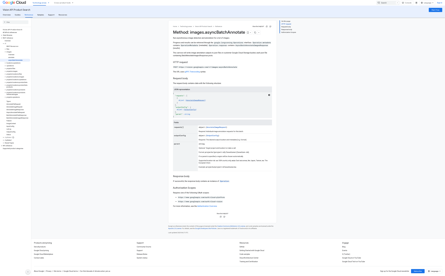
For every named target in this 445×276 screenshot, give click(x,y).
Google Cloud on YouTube (351, 258)
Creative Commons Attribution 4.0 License (231, 226)
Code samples (245, 254)
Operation (224, 181)
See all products (40, 247)
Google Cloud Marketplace (43, 254)
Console (408, 3)
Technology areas (39, 3)
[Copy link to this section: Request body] (190, 78)
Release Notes (142, 254)
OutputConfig (190, 109)
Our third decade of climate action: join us (95, 271)
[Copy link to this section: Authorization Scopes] (198, 188)
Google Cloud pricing (41, 250)
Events (344, 250)
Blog (343, 247)
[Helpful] (267, 26)
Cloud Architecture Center (249, 258)
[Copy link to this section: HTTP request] (190, 62)
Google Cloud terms (71, 271)
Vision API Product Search (16, 9)
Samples (40, 15)
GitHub (242, 247)
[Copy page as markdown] (255, 33)
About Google (39, 271)
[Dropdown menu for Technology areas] (49, 3)
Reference (29, 15)
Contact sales (39, 258)
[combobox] (388, 3)
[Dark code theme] (269, 95)
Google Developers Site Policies (205, 228)
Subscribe (418, 271)
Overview (7, 15)
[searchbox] (15, 22)
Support (51, 15)
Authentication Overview (207, 206)
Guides (18, 15)
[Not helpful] (270, 26)
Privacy (48, 271)
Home (175, 26)
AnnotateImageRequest (195, 100)
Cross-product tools (62, 3)
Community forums (144, 247)
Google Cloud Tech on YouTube (353, 261)
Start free (435, 10)
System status (142, 258)
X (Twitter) (346, 254)
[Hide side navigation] (28, 272)
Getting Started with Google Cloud (252, 250)
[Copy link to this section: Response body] (191, 176)
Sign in (439, 3)
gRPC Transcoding (192, 72)
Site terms (57, 271)
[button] (15, 35)
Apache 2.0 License (174, 228)
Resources (63, 15)
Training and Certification (249, 261)
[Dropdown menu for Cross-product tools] (73, 3)
